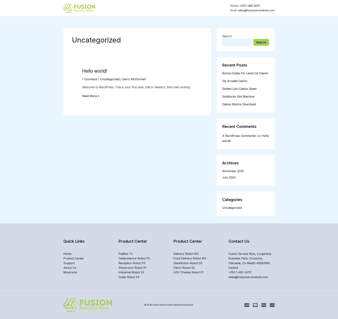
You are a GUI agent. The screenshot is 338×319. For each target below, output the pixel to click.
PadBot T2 (125, 254)
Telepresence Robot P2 (134, 258)
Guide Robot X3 (128, 277)
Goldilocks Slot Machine (238, 96)
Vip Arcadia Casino (234, 81)
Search (227, 36)
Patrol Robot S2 (184, 267)
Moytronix (200, 8)
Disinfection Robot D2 (187, 263)
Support (172, 8)
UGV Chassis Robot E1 (188, 272)
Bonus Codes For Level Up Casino (245, 73)
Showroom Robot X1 (132, 267)
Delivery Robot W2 (186, 254)
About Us (185, 8)
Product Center (151, 8)
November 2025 (233, 171)
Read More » (90, 96)
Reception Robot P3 (131, 263)
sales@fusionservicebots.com (256, 10)
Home (135, 8)
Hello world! (94, 71)
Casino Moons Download (239, 104)
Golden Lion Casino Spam (239, 88)
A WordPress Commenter (239, 136)
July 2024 (229, 177)
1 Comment (89, 79)
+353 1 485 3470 (249, 5)
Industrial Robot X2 (131, 272)
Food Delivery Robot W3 (189, 258)
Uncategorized (110, 79)
